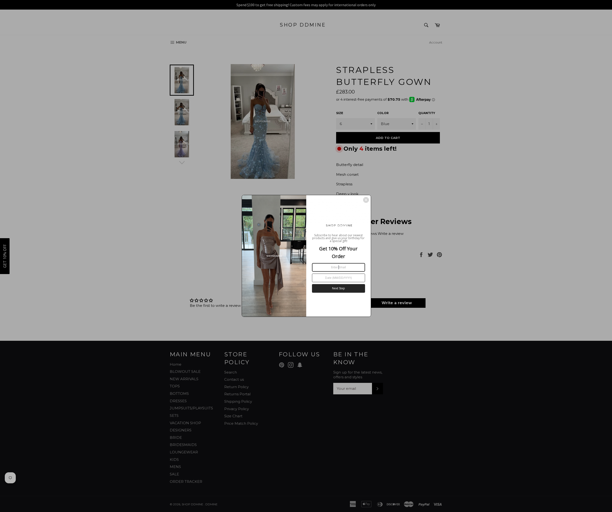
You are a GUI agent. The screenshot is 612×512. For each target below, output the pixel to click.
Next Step (338, 288)
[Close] (366, 200)
